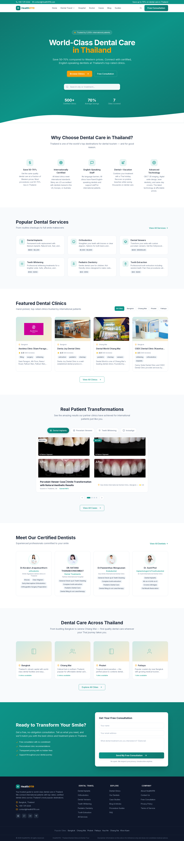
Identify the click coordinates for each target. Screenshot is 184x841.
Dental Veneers (85, 799)
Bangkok (130, 308)
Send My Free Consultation (129, 755)
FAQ (111, 812)
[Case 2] (92, 497)
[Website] (18, 816)
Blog (109, 8)
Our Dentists (114, 795)
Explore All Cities (90, 687)
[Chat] (24, 816)
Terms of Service (148, 808)
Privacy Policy (147, 804)
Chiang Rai (114, 830)
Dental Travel (66, 8)
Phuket (153, 308)
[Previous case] (82, 497)
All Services (83, 817)
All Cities (119, 308)
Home (54, 8)
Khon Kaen (124, 830)
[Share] (36, 816)
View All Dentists (158, 543)
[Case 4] (96, 497)
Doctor (92, 8)
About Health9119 (148, 791)
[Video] (30, 816)
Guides (118, 8)
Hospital (82, 8)
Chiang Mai (142, 308)
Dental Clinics (115, 791)
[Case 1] (88, 497)
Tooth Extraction (85, 812)
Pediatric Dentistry (86, 808)
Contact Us (146, 795)
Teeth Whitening (85, 804)
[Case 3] (94, 497)
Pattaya (163, 308)
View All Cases (90, 508)
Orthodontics (83, 795)
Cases (101, 8)
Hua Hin (105, 830)
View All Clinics (90, 379)
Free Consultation (156, 8)
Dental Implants (84, 791)
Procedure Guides (117, 808)
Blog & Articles (115, 804)
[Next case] (102, 497)
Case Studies (115, 799)
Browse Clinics (77, 74)
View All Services (157, 228)
